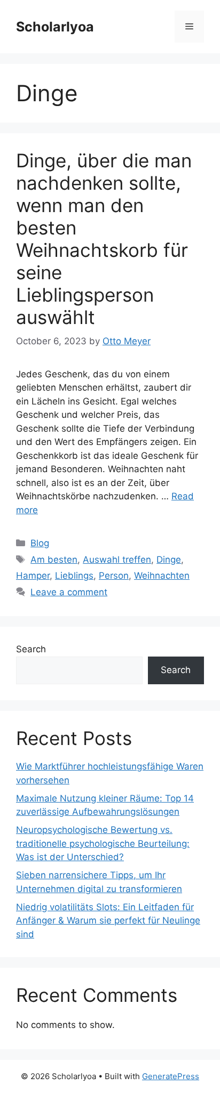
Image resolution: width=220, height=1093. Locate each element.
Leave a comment (68, 592)
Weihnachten (162, 575)
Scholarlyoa (55, 27)
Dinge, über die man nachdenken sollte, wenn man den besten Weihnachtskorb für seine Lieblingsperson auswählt (104, 238)
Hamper (33, 575)
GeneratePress (170, 1076)
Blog (39, 543)
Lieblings (74, 575)
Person (114, 575)
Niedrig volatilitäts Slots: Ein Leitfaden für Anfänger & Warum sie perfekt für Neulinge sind (108, 921)
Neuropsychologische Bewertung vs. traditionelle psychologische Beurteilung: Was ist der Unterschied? (103, 843)
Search (31, 649)
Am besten (53, 559)
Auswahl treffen (117, 559)
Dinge (168, 559)
